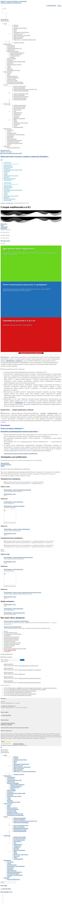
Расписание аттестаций (20, 98)
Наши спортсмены (19, 36)
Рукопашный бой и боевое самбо (16, 61)
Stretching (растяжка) (16, 54)
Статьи (9, 131)
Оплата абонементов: (6, 654)
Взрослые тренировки (20, 86)
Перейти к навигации (7, 1)
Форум (9, 144)
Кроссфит (10, 69)
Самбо (9, 67)
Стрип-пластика (14, 55)
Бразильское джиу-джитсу (14, 64)
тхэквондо (18, 361)
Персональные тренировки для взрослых (29, 670)
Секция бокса (11, 47)
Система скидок (11, 79)
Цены (8, 74)
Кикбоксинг (21, 674)
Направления (7, 44)
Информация (7, 128)
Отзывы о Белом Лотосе (20, 28)
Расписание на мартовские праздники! (20, 695)
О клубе (16, 26)
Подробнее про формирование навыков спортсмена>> (20, 431)
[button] (4, 19)
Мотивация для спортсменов (15, 82)
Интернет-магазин (12, 76)
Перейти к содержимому (20, 1)
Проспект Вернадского (13, 147)
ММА (15, 120)
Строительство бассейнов (8, 723)
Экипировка (10, 136)
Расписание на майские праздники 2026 (15, 648)
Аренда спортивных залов (21, 93)
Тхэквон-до (10, 60)
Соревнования (8, 647)
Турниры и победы (19, 42)
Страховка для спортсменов (14, 143)
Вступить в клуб (18, 34)
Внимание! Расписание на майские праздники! (23, 691)
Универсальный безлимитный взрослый (29, 682)
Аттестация (10, 130)
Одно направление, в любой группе (28, 665)
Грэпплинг (10, 63)
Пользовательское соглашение (22, 727)
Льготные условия (12, 80)
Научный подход (11, 133)
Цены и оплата (8, 71)
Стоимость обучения (9, 641)
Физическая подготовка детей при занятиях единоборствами (20, 453)
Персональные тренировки (21, 90)
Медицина (10, 137)
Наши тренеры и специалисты (22, 35)
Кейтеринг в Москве (6, 724)
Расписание (7, 104)
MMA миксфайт (11, 58)
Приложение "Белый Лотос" (21, 32)
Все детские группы (19, 108)
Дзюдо (9, 66)
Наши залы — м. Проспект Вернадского (25, 39)
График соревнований (20, 105)
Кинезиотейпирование (20, 99)
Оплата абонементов (13, 77)
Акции (9, 73)
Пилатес (12, 57)
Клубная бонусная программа (15, 83)
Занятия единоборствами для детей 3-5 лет (25, 89)
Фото (15, 31)
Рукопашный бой (18, 127)
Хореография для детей (13, 70)
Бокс (15, 111)
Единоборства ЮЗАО (13, 141)
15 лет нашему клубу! (10, 650)
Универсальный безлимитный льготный (29, 678)
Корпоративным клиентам (21, 96)
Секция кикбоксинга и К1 (14, 48)
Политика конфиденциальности (8, 727)
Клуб (5, 23)
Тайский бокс (11, 50)
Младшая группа (5, 240)
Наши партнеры (18, 38)
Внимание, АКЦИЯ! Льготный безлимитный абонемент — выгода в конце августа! (33, 688)
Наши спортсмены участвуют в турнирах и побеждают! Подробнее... (25, 156)
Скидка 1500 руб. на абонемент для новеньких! (23, 694)
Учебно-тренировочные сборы (12, 642)
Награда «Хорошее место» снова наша (20, 692)
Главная (3, 203)
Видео (15, 29)
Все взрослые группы (20, 106)
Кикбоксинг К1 (18, 112)
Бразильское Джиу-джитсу (21, 123)
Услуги (6, 85)
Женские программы (13, 51)
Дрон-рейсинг (11, 45)
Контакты (6, 146)
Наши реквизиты (12, 139)
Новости (16, 25)
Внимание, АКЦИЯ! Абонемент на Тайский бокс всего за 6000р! (28, 689)
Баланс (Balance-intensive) (17, 52)
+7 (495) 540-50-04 (51, 5)
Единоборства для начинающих (16, 134)
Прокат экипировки (19, 95)
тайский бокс (10, 361)
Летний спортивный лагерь (11, 644)
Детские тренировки (19, 87)
